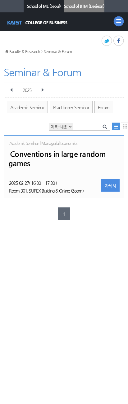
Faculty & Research (24, 51)
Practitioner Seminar (71, 107)
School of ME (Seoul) (44, 6)
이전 (11, 90)
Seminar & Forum (58, 51)
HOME (6, 51)
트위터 (107, 41)
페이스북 (118, 41)
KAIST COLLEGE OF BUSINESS (38, 22)
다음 (42, 90)
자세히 (110, 185)
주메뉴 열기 (118, 21)
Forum (104, 107)
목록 (116, 126)
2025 (27, 90)
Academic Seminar (27, 107)
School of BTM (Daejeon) (84, 6)
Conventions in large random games (57, 159)
